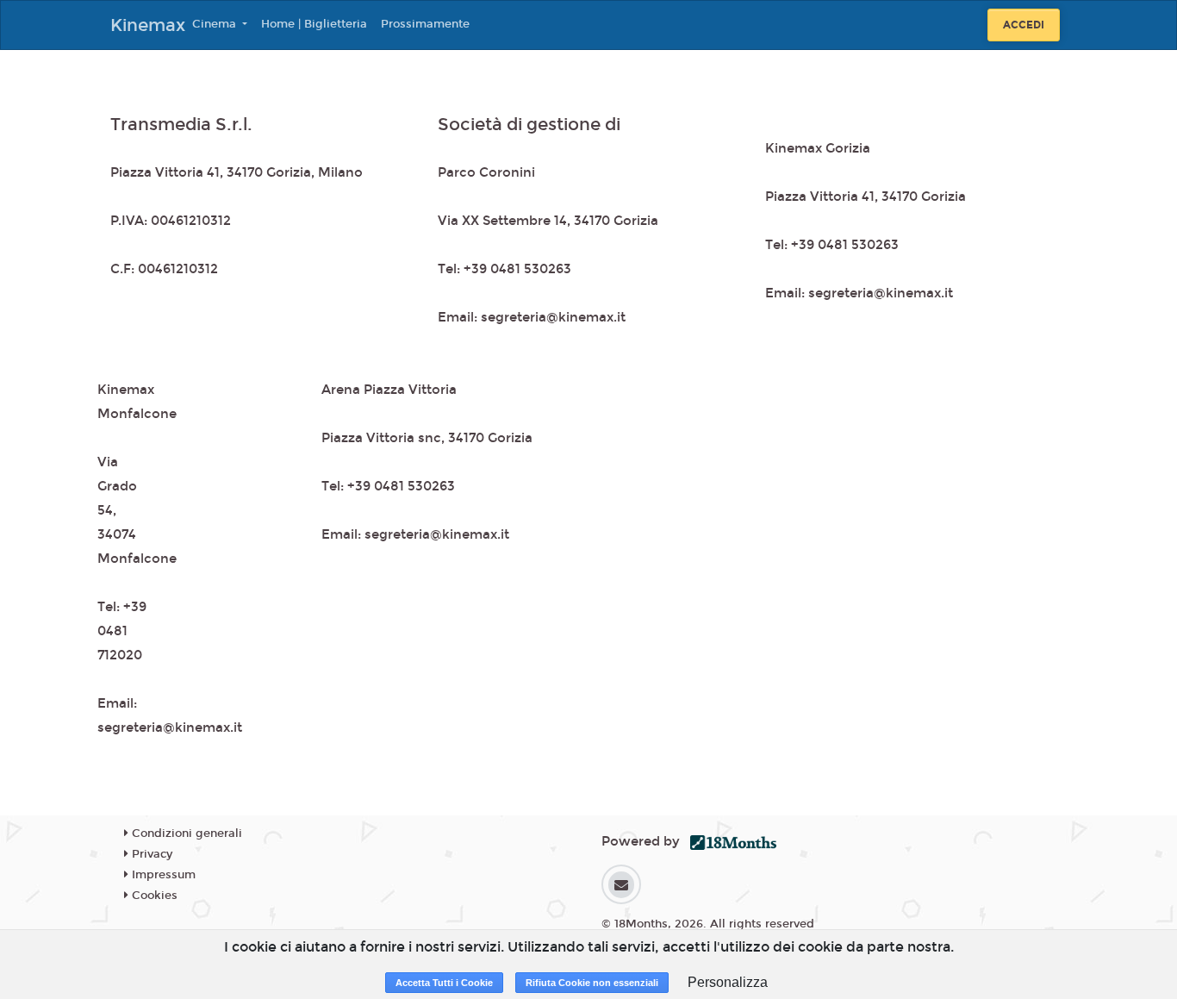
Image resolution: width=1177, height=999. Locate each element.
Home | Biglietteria (314, 24)
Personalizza (728, 982)
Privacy (150, 854)
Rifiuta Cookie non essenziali (592, 982)
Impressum (162, 875)
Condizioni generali (185, 833)
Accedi (1023, 25)
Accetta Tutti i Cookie (444, 982)
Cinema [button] (216, 24)
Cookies (152, 895)
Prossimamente (425, 24)
